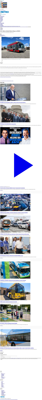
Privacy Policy (2, 394)
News (4, 0)
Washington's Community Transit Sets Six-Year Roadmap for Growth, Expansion (13, 280)
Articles (6, 0)
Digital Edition (3, 10)
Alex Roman (5, 122)
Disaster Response (2, 16)
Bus (0, 15)
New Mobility (1, 19)
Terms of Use (4, 399)
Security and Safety (2, 23)
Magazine (2, 381)
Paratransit (1, 20)
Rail (0, 22)
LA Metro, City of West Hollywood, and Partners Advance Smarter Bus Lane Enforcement (14, 234)
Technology (1, 24)
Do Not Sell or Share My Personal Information (12, 399)
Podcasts (2, 384)
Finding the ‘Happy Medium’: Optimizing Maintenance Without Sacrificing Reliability (14, 212)
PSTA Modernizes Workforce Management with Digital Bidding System (11, 255)
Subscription (2, 390)
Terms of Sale (7, 399)
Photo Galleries (2, 383)
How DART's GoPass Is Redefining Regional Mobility (8, 323)
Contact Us (2, 393)
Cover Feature (2, 0)
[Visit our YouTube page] (2, 353)
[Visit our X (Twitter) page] (1, 353)
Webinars (2, 385)
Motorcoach (1, 18)
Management (1, 17)
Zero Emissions (1, 25)
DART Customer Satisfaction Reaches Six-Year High (8, 301)
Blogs (2, 382)
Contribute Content (3, 392)
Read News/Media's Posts (2, 35)
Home (0, 29)
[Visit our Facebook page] (0, 353)
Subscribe (1, 10)
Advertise (2, 391)
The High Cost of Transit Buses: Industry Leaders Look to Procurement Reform (13, 102)
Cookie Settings (3, 395)
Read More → (1, 190)
